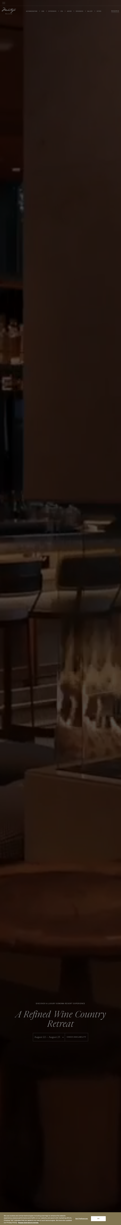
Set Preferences (81, 1218)
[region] (60, 1218)
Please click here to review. (28, 1222)
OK (98, 1218)
